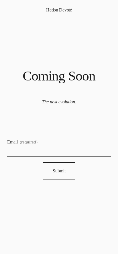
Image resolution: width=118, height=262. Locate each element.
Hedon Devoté (59, 9)
